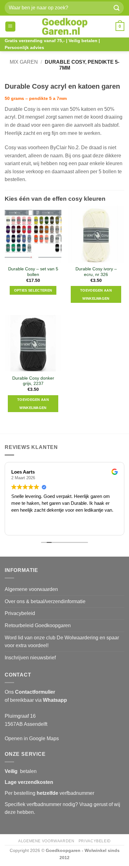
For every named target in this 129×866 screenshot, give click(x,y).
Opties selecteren (33, 290)
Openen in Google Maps (32, 738)
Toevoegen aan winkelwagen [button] (96, 294)
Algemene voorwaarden (31, 589)
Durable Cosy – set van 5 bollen (33, 272)
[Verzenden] (117, 8)
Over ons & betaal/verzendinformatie (45, 601)
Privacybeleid (20, 613)
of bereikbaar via (36, 700)
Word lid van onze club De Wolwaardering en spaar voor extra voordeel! (62, 641)
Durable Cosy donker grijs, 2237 (33, 381)
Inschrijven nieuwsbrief (30, 657)
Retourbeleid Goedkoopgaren (38, 625)
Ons (30, 692)
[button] (10, 27)
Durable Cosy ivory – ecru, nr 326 (96, 272)
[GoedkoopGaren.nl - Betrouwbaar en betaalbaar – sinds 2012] (64, 26)
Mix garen (24, 62)
